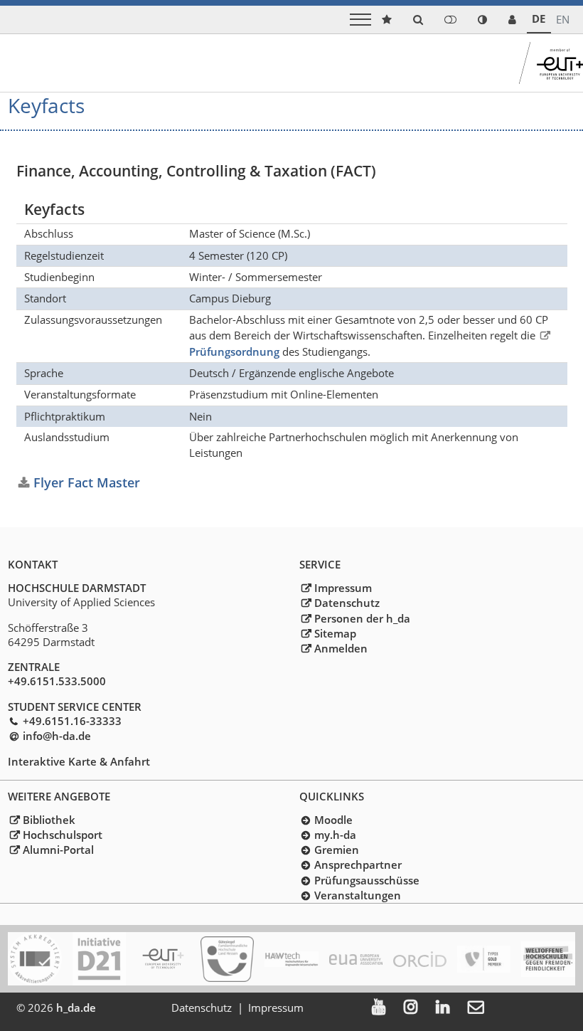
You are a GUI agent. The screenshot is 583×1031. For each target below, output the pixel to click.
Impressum (342, 588)
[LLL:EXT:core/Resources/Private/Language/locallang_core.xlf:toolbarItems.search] (418, 19)
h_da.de (76, 1007)
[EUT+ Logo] (163, 959)
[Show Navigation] (360, 19)
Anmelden (340, 648)
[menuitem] (388, 1008)
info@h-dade (56, 736)
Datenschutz (346, 603)
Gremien (336, 849)
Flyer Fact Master (86, 482)
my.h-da (334, 835)
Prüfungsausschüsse (366, 880)
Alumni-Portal (58, 849)
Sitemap (334, 633)
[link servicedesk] (512, 19)
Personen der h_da (362, 618)
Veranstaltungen (357, 895)
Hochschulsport (62, 835)
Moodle (333, 820)
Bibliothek (49, 820)
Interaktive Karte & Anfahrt (79, 761)
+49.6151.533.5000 (57, 681)
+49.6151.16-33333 (72, 721)
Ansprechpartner (357, 864)
